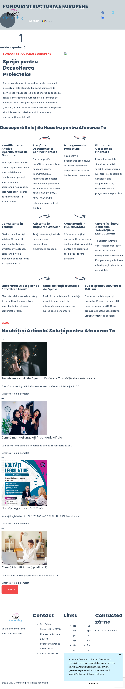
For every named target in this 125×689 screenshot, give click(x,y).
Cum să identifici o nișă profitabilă (25, 567)
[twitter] (113, 12)
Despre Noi (36, 8)
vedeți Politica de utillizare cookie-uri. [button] (87, 674)
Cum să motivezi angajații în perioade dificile (32, 437)
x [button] (120, 655)
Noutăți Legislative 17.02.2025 (22, 508)
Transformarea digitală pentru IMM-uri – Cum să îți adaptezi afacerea (49, 378)
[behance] (103, 17)
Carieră (79, 8)
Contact (34, 21)
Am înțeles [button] (93, 683)
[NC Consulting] (13, 14)
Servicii (52, 8)
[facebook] (103, 12)
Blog (66, 8)
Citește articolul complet (15, 393)
